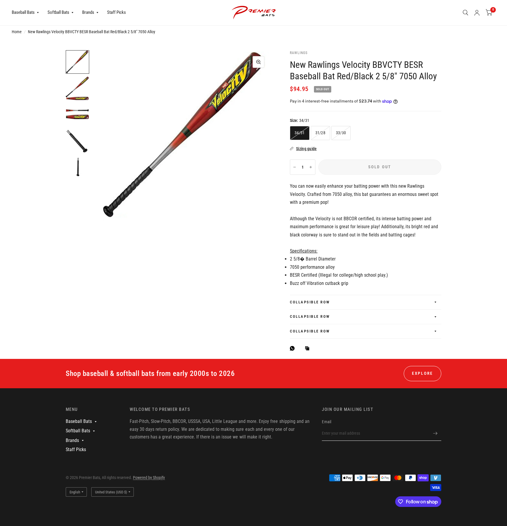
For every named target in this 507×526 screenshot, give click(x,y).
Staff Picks (116, 12)
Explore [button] (422, 373)
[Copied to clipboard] (308, 349)
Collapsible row (310, 302)
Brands (88, 12)
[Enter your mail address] (435, 433)
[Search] (465, 12)
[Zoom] (258, 62)
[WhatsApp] (294, 348)
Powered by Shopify (149, 477)
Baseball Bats (23, 12)
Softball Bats (58, 12)
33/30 (341, 132)
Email (326, 421)
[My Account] (477, 12)
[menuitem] (27, 12)
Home (17, 31)
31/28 (320, 132)
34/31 (300, 132)
